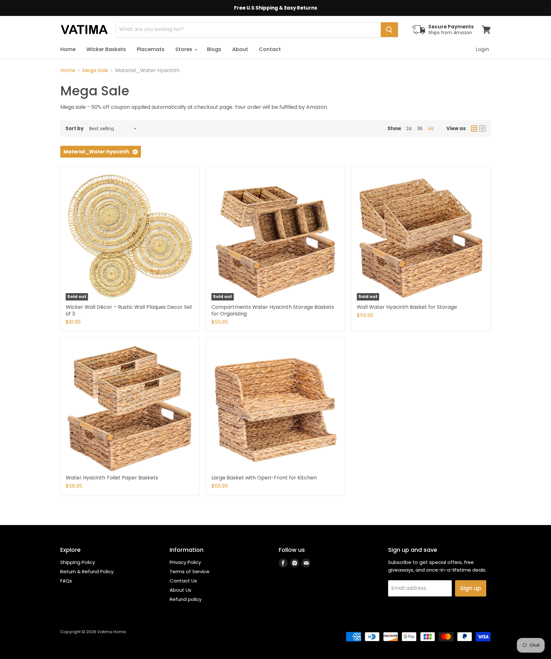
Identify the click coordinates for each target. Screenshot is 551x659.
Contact (270, 49)
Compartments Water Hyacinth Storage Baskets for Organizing (272, 310)
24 (409, 128)
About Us (180, 590)
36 (419, 128)
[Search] (389, 29)
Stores (184, 49)
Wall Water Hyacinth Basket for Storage (407, 307)
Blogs (214, 49)
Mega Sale (95, 70)
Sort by (74, 128)
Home (68, 49)
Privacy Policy (185, 562)
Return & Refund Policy (87, 571)
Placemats (151, 49)
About (240, 49)
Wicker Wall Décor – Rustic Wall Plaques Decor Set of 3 (129, 310)
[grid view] (474, 128)
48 (431, 128)
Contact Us (183, 580)
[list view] (482, 128)
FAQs (66, 580)
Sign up (470, 588)
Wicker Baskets (106, 49)
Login (482, 49)
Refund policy (186, 599)
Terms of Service (189, 571)
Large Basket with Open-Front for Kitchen (264, 477)
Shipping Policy (77, 562)
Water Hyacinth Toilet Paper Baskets (112, 477)
